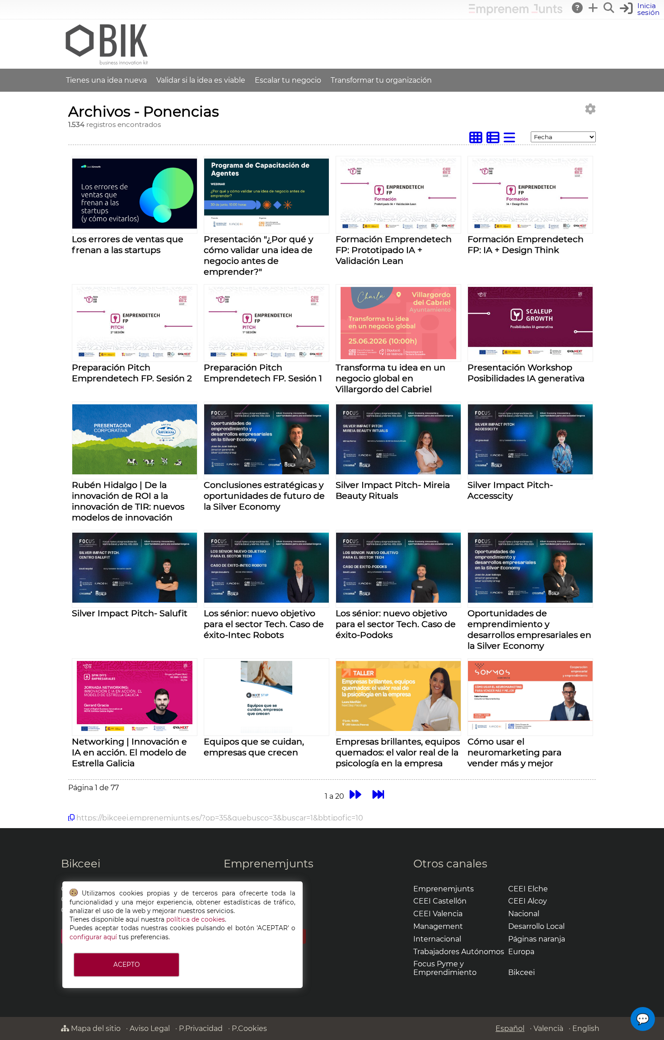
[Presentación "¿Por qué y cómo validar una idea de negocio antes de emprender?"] (266, 226)
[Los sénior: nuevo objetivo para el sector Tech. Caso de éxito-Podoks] (398, 600)
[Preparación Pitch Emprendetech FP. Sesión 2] (134, 356)
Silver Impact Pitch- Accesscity (510, 490)
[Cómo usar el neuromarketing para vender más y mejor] (530, 728)
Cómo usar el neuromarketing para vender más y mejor (514, 752)
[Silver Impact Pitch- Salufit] (134, 600)
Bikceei (80, 863)
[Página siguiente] (355, 795)
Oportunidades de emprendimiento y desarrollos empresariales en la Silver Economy (529, 629)
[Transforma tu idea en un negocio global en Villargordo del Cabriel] (398, 356)
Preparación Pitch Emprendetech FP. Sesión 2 (132, 373)
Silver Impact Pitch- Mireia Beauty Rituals (393, 490)
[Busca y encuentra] (609, 7)
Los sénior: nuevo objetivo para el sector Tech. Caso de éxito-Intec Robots (264, 624)
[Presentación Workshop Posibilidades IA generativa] (530, 354)
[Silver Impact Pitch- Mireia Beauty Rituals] (398, 472)
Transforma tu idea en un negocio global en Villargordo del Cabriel (390, 378)
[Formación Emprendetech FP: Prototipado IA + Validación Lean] (398, 228)
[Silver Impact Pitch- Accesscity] (530, 472)
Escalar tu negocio (288, 80)
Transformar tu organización (381, 80)
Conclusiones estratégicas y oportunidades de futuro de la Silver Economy (264, 495)
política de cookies (195, 919)
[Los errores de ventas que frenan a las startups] (134, 226)
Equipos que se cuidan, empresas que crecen (254, 747)
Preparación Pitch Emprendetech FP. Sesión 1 (263, 373)
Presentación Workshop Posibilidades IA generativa (526, 373)
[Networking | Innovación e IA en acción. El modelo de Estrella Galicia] (134, 730)
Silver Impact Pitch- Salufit (129, 613)
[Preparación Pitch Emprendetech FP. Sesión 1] (266, 356)
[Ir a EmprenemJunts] (515, 13)
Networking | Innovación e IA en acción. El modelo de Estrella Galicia (129, 752)
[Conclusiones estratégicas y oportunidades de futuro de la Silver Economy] (266, 472)
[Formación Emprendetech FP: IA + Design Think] (530, 228)
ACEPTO (126, 964)
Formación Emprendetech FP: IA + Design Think (526, 244)
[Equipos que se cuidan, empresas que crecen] (266, 730)
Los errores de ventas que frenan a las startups (127, 244)
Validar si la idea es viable (200, 80)
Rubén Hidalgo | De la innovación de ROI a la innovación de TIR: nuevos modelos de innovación (128, 501)
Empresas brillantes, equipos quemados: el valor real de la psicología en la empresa (398, 752)
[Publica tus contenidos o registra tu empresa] (593, 7)
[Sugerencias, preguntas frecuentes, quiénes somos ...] (578, 7)
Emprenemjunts (268, 863)
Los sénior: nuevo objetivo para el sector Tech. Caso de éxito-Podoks (396, 624)
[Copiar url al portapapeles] (71, 817)
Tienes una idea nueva (106, 80)
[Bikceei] (106, 64)
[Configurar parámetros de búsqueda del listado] (590, 109)
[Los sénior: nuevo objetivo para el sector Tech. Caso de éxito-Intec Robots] (266, 600)
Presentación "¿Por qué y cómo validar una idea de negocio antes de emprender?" (258, 255)
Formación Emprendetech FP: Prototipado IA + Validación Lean (394, 250)
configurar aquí (93, 937)
